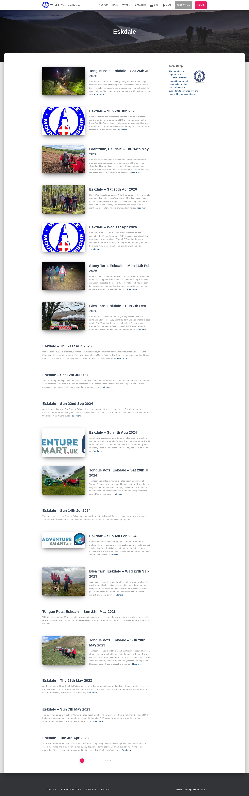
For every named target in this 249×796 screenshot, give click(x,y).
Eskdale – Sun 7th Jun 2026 (112, 111)
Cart (168, 5)
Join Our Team (183, 5)
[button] (129, 5)
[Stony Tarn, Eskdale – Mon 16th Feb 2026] (63, 276)
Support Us (140, 5)
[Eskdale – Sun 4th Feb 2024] (63, 540)
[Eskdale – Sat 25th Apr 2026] (63, 199)
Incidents (103, 5)
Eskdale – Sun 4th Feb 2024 (112, 536)
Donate (200, 5)
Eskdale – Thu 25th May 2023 (67, 680)
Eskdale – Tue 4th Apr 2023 (65, 738)
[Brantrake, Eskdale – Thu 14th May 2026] (63, 159)
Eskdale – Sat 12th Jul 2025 (65, 375)
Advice (125, 5)
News (115, 5)
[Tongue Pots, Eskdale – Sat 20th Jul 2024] (63, 480)
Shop (156, 5)
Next (107, 761)
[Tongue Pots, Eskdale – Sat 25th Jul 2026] (63, 81)
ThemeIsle (202, 790)
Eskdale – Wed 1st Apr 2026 (113, 227)
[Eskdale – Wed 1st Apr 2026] (63, 237)
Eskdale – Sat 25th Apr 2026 (113, 189)
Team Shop (91, 789)
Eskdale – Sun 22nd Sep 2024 (67, 404)
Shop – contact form (71, 789)
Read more (99, 94)
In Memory (106, 789)
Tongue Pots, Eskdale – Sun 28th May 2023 (79, 611)
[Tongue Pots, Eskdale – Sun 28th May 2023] (63, 650)
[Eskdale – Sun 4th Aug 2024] (63, 442)
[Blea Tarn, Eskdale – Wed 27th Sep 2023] (63, 581)
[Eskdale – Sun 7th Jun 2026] (63, 121)
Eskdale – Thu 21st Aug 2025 (67, 346)
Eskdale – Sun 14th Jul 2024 (66, 510)
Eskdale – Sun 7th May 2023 (66, 709)
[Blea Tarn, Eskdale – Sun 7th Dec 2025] (63, 316)
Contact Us (50, 789)
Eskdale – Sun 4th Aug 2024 (113, 432)
